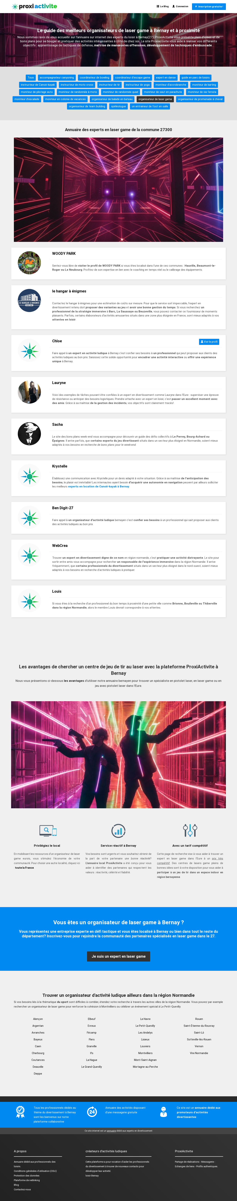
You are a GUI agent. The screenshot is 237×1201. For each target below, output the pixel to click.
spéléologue (118, 106)
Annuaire (18, 1161)
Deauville (38, 1066)
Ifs (91, 1053)
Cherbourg (38, 1053)
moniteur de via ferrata (202, 92)
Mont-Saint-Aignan (145, 1059)
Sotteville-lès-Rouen (199, 1039)
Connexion (181, 6)
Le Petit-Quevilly (145, 1025)
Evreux (92, 1025)
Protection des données (26, 1175)
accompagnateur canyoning (57, 77)
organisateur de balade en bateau (112, 99)
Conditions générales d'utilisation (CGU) (35, 1171)
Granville (92, 1046)
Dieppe (38, 1073)
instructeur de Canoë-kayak (38, 84)
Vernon (199, 1046)
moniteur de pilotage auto (37, 92)
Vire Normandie (199, 1053)
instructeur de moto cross (77, 84)
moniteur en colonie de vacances (65, 99)
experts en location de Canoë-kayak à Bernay (98, 486)
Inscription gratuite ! (210, 6)
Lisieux (145, 1039)
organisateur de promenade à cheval (200, 99)
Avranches (38, 1032)
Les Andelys (145, 1032)
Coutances (38, 1059)
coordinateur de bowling (94, 77)
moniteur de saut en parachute (163, 92)
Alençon (38, 1018)
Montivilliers (145, 1053)
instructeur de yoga (138, 84)
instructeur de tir (109, 84)
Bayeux (38, 1039)
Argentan (38, 1025)
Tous (31, 77)
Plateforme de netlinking (27, 1180)
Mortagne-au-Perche (145, 1066)
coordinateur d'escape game (132, 77)
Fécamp (91, 1032)
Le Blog (164, 6)
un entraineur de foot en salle (150, 106)
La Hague (91, 1059)
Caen (38, 1046)
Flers (92, 1039)
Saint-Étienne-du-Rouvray (199, 1025)
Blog (16, 1184)
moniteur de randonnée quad (120, 92)
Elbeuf (92, 1018)
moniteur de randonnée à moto (78, 92)
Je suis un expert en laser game (119, 956)
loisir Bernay (92, 1175)
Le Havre (145, 1018)
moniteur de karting (204, 84)
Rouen (199, 1018)
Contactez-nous (22, 1189)
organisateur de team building (87, 106)
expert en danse (166, 77)
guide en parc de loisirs (196, 77)
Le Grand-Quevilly (91, 1066)
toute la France (24, 867)
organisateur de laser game (155, 99)
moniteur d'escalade (26, 99)
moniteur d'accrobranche (171, 84)
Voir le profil (210, 341)
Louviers (145, 1046)
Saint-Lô (199, 1032)
